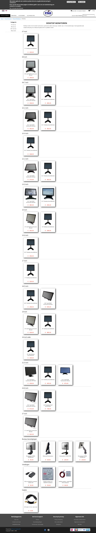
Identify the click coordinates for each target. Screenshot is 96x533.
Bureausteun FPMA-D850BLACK (30, 457)
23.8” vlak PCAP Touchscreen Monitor (30, 406)
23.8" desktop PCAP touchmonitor (48, 406)
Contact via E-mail (16, 522)
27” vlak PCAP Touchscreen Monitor (31, 431)
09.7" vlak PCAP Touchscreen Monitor (30, 100)
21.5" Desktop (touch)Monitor (48, 379)
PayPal (80, 530)
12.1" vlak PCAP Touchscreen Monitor (30, 176)
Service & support (37, 516)
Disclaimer (58, 524)
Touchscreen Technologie (37, 524)
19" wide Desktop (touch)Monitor (31, 355)
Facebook (45, 530)
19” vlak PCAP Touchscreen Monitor (31, 329)
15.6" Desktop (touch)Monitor (30, 252)
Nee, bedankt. (82, 1)
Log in (73, 15)
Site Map (80, 524)
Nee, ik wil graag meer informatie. (16, 8)
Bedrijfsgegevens (16, 516)
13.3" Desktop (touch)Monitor (48, 201)
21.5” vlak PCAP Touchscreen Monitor (65, 380)
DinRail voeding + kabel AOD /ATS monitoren (65, 482)
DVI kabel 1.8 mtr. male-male (30, 507)
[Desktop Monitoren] (3, 10)
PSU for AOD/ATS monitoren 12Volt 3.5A (30, 482)
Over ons (16, 519)
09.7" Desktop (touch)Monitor (48, 99)
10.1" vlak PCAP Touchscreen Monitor (30, 125)
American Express (88, 530)
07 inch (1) (13, 24)
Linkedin (48, 530)
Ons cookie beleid (59, 522)
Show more (13, 30)
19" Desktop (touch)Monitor (48, 328)
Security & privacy (58, 516)
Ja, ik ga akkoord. (71, 1)
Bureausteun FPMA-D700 (65, 456)
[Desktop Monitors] (6, 10)
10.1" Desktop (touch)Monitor (48, 124)
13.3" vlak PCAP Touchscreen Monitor (30, 202)
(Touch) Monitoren (17, 18)
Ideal (72, 530)
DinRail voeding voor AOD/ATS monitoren (48, 482)
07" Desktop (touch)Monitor (31, 48)
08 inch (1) (13, 26)
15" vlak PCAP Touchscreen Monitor (31, 227)
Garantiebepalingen (37, 522)
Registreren (79, 15)
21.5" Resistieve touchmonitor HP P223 (31, 380)
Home (2, 18)
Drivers (37, 519)
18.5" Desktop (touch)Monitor (30, 303)
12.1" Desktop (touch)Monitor (48, 175)
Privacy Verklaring (59, 519)
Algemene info (79, 516)
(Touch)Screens (8, 18)
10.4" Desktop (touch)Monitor (30, 150)
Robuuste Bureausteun (48, 456)
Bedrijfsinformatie (16, 524)
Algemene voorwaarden (79, 522)
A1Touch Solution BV (16, 529)
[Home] (48, 13)
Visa (84, 530)
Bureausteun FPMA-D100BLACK (82, 457)
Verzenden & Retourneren (79, 519)
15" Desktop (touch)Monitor (48, 226)
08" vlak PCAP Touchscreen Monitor (31, 74)
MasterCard (76, 530)
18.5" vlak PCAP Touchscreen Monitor (48, 304)
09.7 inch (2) (13, 28)
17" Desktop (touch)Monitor (31, 277)
